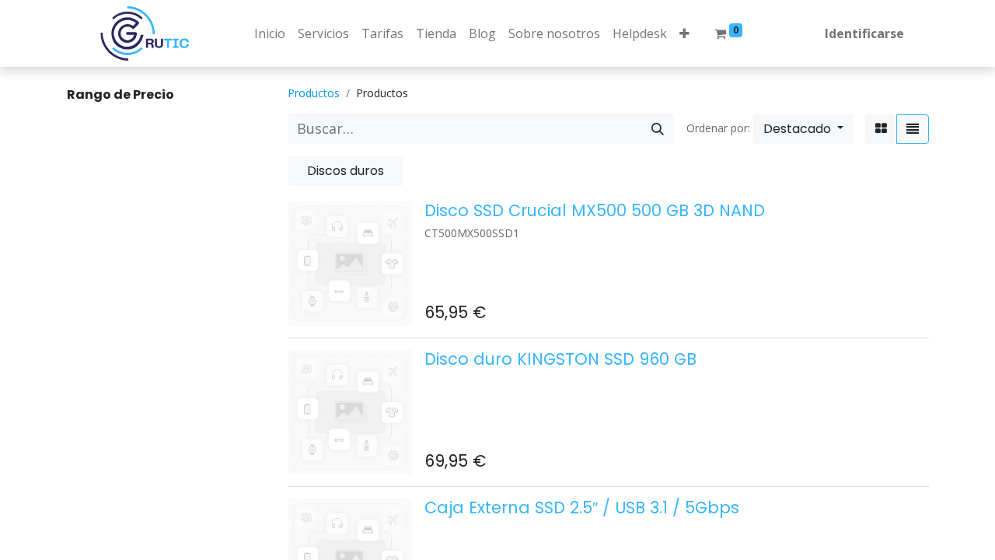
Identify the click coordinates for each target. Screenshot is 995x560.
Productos (314, 93)
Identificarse (864, 33)
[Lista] (912, 129)
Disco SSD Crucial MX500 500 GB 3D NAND (594, 210)
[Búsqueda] (657, 129)
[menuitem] (270, 33)
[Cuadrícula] (881, 129)
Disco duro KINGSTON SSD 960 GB (560, 359)
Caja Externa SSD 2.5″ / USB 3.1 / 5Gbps (581, 507)
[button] (684, 33)
